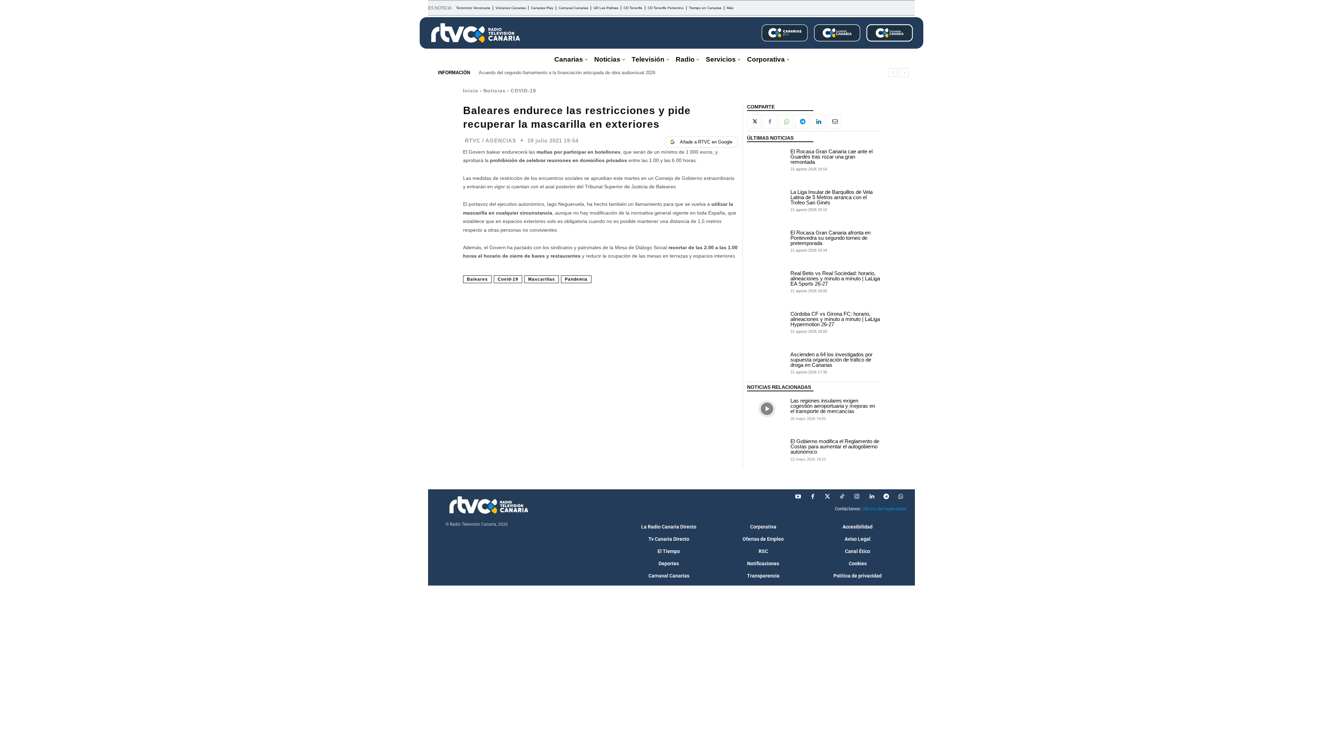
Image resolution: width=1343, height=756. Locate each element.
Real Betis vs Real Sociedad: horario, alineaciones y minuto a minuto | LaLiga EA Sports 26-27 (835, 278)
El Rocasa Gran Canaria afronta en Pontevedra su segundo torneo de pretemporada (830, 238)
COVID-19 (523, 90)
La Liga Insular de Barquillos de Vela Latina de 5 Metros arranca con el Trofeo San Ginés (831, 197)
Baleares (477, 279)
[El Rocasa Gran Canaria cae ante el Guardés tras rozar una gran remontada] (767, 160)
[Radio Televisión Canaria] (475, 33)
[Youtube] (798, 496)
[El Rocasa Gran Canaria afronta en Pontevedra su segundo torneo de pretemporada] (767, 241)
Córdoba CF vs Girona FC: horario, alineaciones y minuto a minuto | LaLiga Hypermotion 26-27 (835, 319)
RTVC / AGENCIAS (490, 140)
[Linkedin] (818, 121)
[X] (754, 121)
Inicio (470, 90)
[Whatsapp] (901, 496)
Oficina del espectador (884, 508)
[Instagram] (856, 496)
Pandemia (576, 279)
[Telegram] (802, 121)
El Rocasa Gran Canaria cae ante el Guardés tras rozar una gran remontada (831, 156)
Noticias (494, 90)
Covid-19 (508, 279)
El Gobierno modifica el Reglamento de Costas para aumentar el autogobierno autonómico (834, 446)
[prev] (893, 72)
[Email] (834, 121)
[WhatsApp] (786, 121)
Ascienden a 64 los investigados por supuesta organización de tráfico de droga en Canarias (831, 359)
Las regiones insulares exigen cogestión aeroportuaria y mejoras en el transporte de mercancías (832, 406)
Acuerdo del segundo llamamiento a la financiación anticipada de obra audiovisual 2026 (567, 72)
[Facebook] (770, 121)
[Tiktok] (842, 496)
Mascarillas (541, 279)
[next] (904, 72)
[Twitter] (827, 496)
